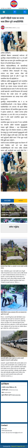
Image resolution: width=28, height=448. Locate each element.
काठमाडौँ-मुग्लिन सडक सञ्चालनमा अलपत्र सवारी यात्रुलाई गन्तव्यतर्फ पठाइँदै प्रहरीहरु (12, 359)
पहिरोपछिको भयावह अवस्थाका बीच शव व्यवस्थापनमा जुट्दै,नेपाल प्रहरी (14, 313)
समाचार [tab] (21, 200)
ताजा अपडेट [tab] (7, 200)
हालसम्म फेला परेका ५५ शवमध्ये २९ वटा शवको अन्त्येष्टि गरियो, (13, 214)
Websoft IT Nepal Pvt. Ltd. (18, 446)
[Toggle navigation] (4, 11)
